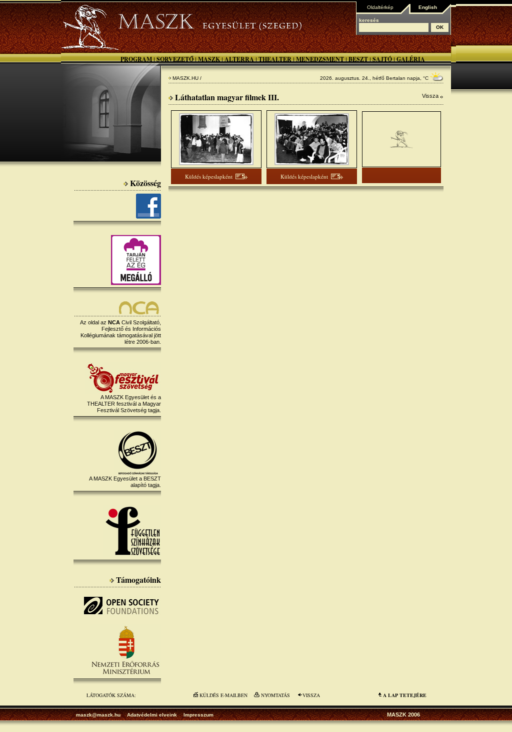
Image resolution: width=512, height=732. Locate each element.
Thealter (275, 59)
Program (136, 59)
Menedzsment (320, 59)
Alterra (239, 59)
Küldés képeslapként (208, 176)
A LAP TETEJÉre (404, 695)
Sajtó (382, 59)
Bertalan (396, 78)
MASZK (209, 59)
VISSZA (311, 695)
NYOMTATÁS (275, 695)
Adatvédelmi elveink (152, 715)
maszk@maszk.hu (98, 715)
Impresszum (199, 715)
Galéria (410, 59)
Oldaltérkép (380, 7)
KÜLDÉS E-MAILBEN (224, 695)
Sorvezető (175, 59)
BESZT (358, 59)
